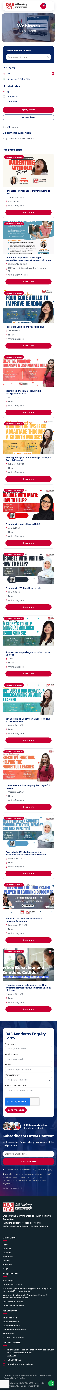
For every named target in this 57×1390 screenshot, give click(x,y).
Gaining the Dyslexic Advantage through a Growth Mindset (28, 459)
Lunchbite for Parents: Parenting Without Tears (27, 192)
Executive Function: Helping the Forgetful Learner (27, 786)
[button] (48, 57)
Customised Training (13, 1301)
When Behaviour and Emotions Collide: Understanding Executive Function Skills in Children (28, 988)
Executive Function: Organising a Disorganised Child (23, 392)
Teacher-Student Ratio (14, 1329)
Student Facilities (11, 1325)
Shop (5, 1268)
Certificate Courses (12, 1284)
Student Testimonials (13, 1337)
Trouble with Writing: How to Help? (24, 588)
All (8, 92)
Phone (8, 1065)
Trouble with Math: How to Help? (22, 524)
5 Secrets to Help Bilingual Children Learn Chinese (27, 653)
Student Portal (10, 1317)
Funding (6, 1260)
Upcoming (12, 101)
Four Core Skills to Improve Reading (24, 326)
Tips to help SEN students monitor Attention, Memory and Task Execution (26, 853)
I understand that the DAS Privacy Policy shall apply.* (29, 1169)
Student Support (11, 1321)
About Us (7, 1264)
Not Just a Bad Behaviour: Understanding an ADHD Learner (27, 720)
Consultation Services (13, 1305)
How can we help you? (16, 1086)
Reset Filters (28, 117)
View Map (11, 1355)
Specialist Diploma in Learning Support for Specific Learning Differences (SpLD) (27, 1289)
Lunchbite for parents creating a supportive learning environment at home (28, 259)
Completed (12, 96)
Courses (7, 1248)
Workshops (8, 1280)
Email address (11, 1054)
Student (7, 1252)
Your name (10, 1044)
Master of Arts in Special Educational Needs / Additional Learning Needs (25, 1296)
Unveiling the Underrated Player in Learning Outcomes (23, 920)
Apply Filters (28, 109)
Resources (8, 1256)
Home (24, 30)
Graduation (8, 1333)
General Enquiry (12, 1075)
